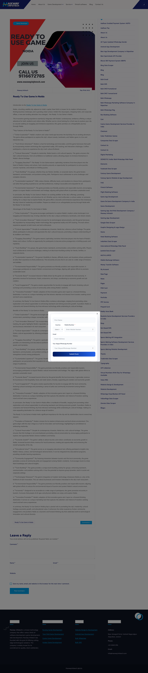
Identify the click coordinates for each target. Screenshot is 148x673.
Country (57, 325)
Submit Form (74, 354)
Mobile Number (69, 325)
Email (54, 334)
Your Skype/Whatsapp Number (62, 344)
